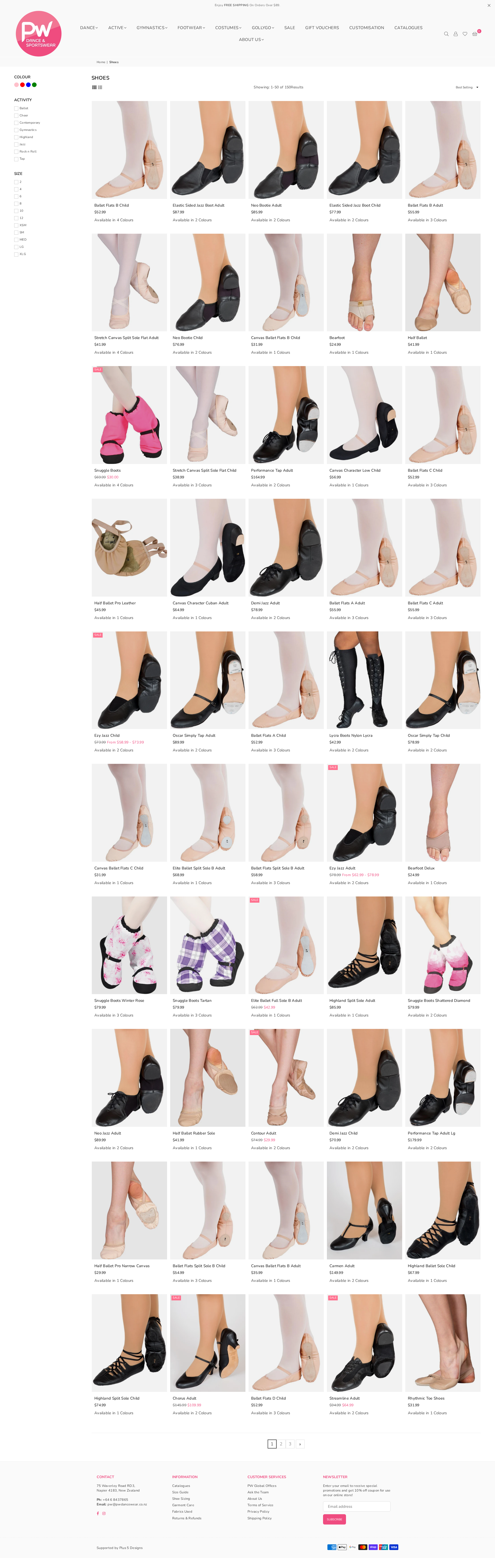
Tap (22, 159)
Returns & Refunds (187, 1518)
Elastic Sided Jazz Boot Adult (199, 205)
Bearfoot (337, 337)
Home (101, 62)
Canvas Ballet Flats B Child (275, 337)
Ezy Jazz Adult (342, 868)
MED (23, 240)
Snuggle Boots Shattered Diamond (439, 1000)
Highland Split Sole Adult (352, 1000)
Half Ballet (417, 337)
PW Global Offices (262, 1486)
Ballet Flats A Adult (347, 603)
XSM (23, 225)
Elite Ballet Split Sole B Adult (199, 868)
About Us (250, 40)
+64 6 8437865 (115, 1499)
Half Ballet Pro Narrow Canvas (122, 1265)
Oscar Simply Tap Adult (194, 735)
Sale (97, 369)
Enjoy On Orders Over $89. (247, 5)
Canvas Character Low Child (355, 470)
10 (21, 211)
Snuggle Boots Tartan (192, 1000)
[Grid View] (94, 86)
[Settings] (455, 34)
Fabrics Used (182, 1511)
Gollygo (261, 28)
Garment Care (183, 1505)
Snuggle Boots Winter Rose (119, 1000)
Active (115, 28)
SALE (289, 28)
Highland (26, 137)
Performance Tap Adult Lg (431, 1133)
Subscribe (334, 1519)
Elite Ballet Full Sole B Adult (276, 1000)
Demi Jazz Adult (265, 603)
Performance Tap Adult (272, 470)
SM (22, 232)
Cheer (24, 115)
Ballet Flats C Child (425, 470)
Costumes (226, 28)
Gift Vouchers (322, 28)
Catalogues (408, 28)
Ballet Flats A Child (268, 735)
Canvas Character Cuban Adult (200, 603)
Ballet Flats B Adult (425, 205)
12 (21, 218)
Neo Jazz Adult (107, 1133)
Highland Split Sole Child (117, 1398)
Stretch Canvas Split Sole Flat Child (205, 470)
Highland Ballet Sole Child (432, 1265)
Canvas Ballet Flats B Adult (276, 1265)
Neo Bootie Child (188, 337)
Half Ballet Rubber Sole (194, 1133)
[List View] (100, 86)
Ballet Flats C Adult (425, 603)
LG (22, 247)
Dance (87, 28)
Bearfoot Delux (421, 868)
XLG (23, 254)
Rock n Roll (28, 151)
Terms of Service (261, 1505)
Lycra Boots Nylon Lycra (351, 735)
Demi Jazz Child (343, 1133)
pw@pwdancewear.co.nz (127, 1504)
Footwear (190, 28)
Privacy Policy (258, 1511)
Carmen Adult (342, 1265)
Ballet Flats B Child (111, 205)
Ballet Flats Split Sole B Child (199, 1265)
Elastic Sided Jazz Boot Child (355, 205)
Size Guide (180, 1492)
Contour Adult (263, 1133)
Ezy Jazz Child (107, 735)
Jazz (23, 144)
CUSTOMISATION (366, 28)
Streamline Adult (344, 1398)
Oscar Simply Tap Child (429, 735)
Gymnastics (150, 28)
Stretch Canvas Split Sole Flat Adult (126, 337)
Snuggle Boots (107, 470)
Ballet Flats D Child (268, 1398)
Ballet (24, 108)
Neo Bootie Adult (266, 205)
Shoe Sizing (181, 1498)
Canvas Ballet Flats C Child (118, 868)
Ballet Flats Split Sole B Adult (277, 868)
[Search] (446, 34)
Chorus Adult (184, 1398)
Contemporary (30, 123)
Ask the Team (258, 1492)
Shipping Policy (260, 1518)
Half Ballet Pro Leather (115, 603)
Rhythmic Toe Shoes (426, 1398)
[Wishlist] (465, 34)
